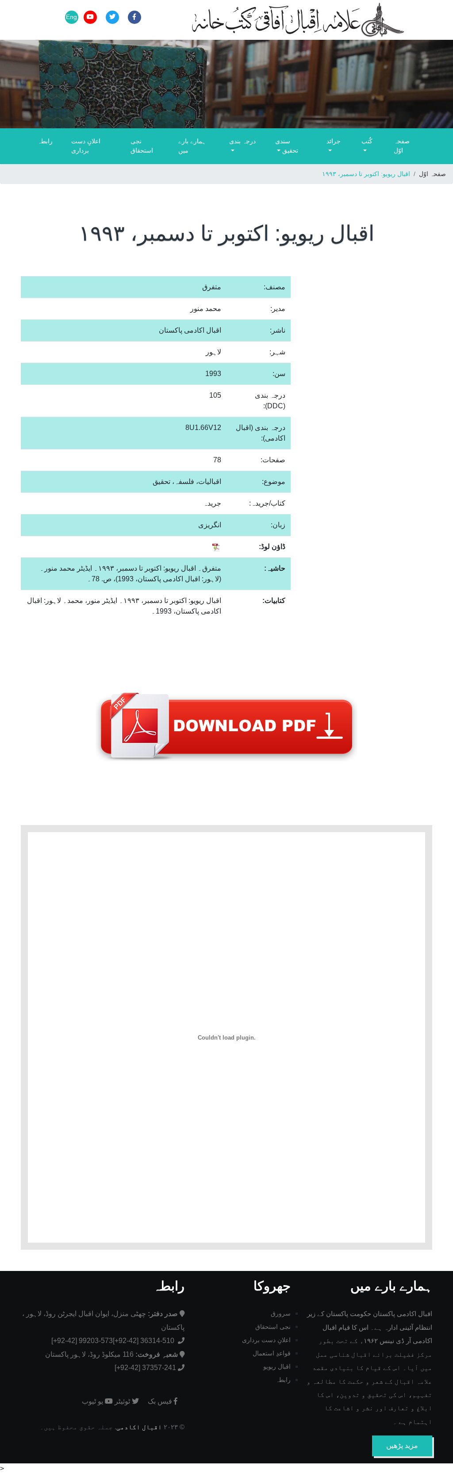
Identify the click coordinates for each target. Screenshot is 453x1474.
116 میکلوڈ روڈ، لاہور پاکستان (111, 1354)
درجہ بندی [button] (242, 141)
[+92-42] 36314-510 (144, 1340)
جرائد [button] (333, 141)
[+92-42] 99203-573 (82, 1340)
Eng (71, 16)
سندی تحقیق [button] (286, 146)
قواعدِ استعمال (272, 1353)
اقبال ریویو (277, 1366)
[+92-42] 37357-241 (145, 1367)
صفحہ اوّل (402, 146)
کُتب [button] (366, 141)
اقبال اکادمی (139, 1427)
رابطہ (45, 141)
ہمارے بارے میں (192, 146)
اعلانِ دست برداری (85, 146)
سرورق (281, 1313)
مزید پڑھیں (402, 1445)
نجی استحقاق (142, 146)
